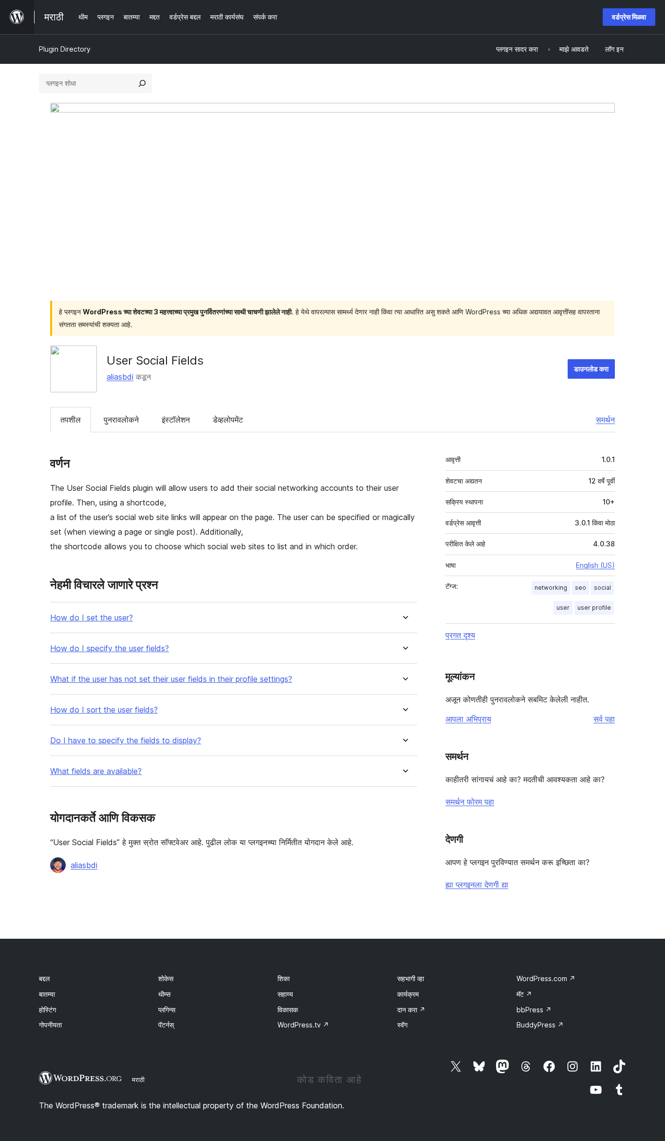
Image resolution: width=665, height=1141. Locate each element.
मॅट (524, 994)
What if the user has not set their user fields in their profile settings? (171, 679)
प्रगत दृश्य (460, 635)
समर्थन (605, 420)
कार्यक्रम (408, 994)
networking (551, 587)
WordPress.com (546, 978)
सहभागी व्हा (410, 978)
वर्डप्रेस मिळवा (629, 17)
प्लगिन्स (166, 1010)
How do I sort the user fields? (104, 710)
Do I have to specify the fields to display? (125, 740)
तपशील (70, 420)
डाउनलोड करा (591, 369)
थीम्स (164, 994)
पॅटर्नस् (166, 1025)
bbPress (534, 1010)
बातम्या (47, 994)
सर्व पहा (604, 719)
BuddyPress (540, 1025)
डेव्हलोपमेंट (228, 420)
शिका (283, 978)
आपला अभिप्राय (468, 719)
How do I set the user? (91, 617)
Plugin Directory (65, 49)
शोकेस (165, 978)
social (602, 587)
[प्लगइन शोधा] (142, 83)
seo (580, 587)
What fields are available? (96, 771)
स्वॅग (402, 1025)
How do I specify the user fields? (109, 648)
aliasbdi (120, 377)
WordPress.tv (303, 1025)
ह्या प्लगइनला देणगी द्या (476, 885)
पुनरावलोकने (121, 420)
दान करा (411, 1010)
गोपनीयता (50, 1025)
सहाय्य (285, 994)
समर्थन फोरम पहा (469, 802)
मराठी (138, 1079)
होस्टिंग (47, 1010)
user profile (594, 607)
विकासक (287, 1010)
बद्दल (44, 978)
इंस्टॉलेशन (176, 420)
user (563, 607)
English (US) (595, 565)
